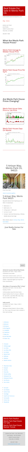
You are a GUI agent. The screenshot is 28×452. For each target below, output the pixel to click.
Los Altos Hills (7, 350)
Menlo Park (7, 354)
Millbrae (6, 356)
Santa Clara (7, 392)
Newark (6, 368)
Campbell (6, 330)
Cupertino (6, 332)
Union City (6, 400)
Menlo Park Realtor (11, 418)
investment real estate (8, 273)
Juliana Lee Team (8, 271)
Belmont (6, 324)
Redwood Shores (8, 378)
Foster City (6, 338)
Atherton (6, 322)
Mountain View (8, 366)
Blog (4, 21)
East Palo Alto (7, 336)
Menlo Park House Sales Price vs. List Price (12, 109)
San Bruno (6, 380)
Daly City (6, 334)
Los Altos (6, 348)
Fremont (6, 344)
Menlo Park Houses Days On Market (12, 129)
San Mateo (6, 390)
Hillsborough (7, 346)
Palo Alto (6, 372)
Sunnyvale (6, 398)
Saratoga (6, 394)
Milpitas (6, 358)
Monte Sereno (7, 360)
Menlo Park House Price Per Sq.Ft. (14, 71)
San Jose (6, 387)
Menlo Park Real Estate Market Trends (13, 426)
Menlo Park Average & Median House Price (11, 51)
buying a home (7, 289)
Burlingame (7, 328)
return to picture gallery (9, 193)
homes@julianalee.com (14, 444)
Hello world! (6, 302)
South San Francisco (9, 396)
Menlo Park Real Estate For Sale (13, 422)
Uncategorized (6, 306)
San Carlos (6, 382)
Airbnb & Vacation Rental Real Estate (13, 270)
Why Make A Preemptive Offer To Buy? (14, 286)
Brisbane (6, 326)
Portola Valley (7, 374)
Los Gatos (6, 352)
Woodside (6, 402)
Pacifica (6, 370)
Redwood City (7, 376)
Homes (8, 21)
